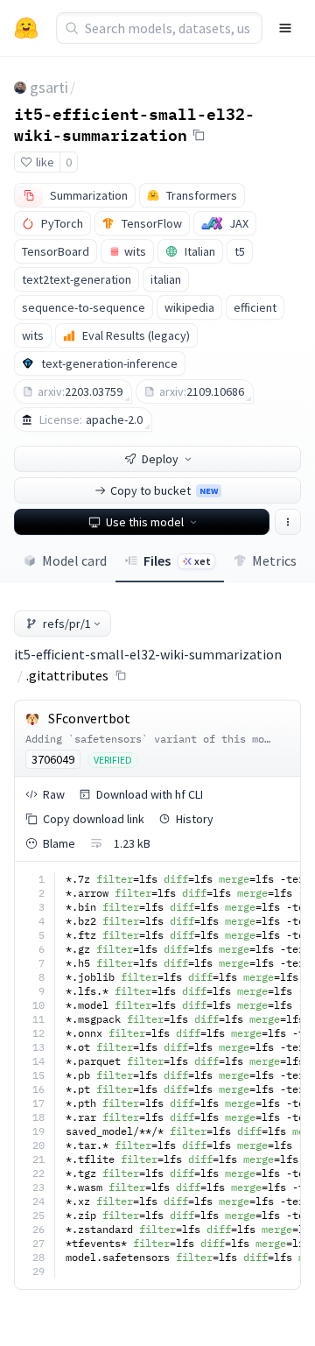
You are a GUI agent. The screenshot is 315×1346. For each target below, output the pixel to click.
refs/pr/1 (67, 623)
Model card (74, 560)
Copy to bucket (164, 490)
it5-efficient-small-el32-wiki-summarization (134, 124)
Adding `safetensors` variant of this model (154, 738)
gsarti (49, 87)
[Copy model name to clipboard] (198, 135)
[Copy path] (121, 675)
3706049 (53, 759)
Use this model (145, 522)
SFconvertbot (89, 718)
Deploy (160, 459)
